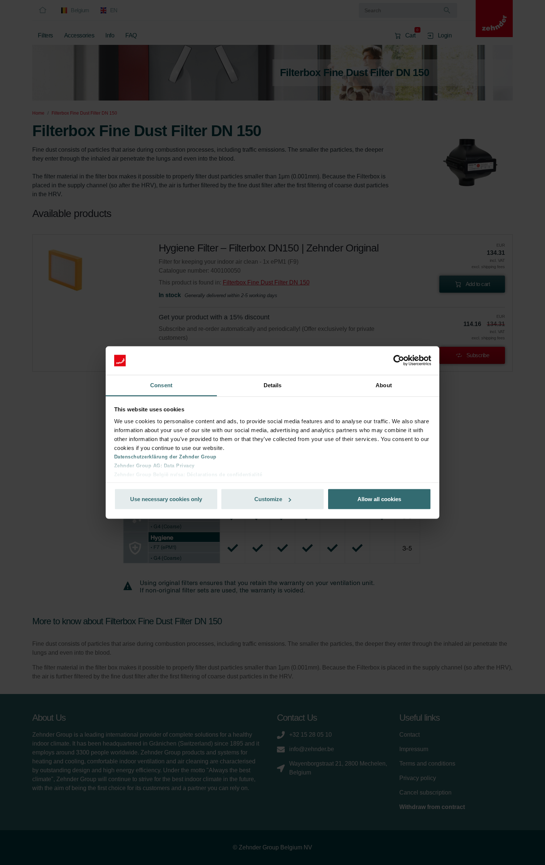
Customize (268, 499)
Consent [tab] (161, 385)
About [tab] (384, 385)
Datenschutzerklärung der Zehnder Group (165, 456)
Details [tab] (273, 385)
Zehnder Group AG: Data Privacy (154, 465)
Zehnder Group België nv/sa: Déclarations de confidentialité (188, 474)
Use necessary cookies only (166, 499)
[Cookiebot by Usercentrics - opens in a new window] (398, 360)
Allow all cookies (379, 499)
